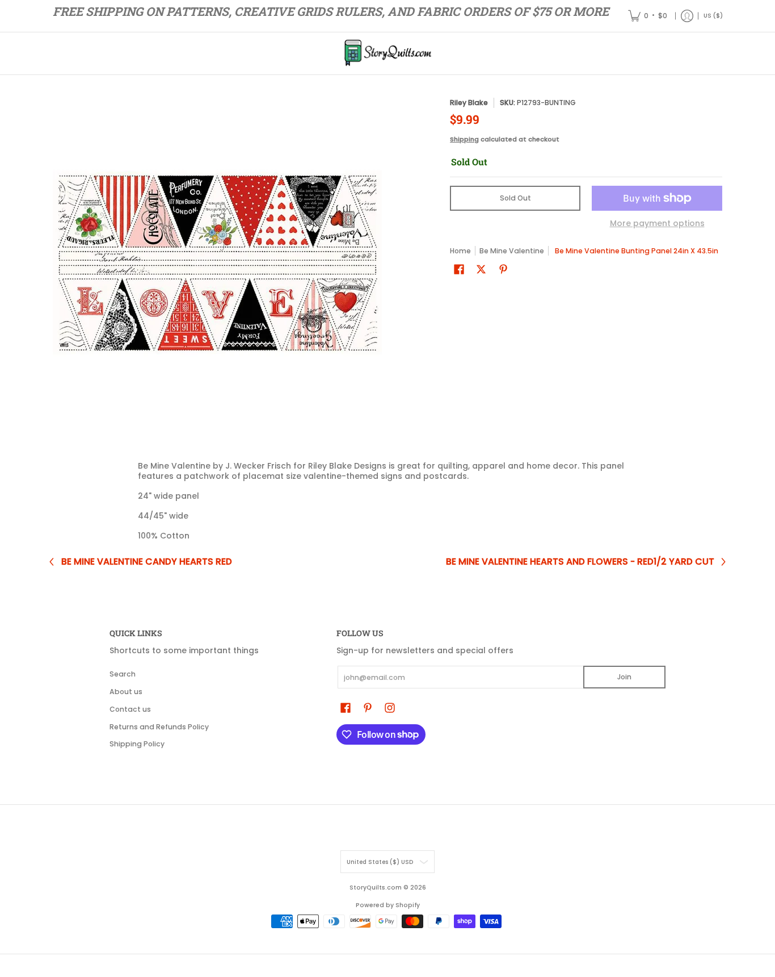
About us (125, 691)
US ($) (713, 15)
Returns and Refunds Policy (159, 727)
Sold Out (515, 198)
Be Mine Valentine (511, 251)
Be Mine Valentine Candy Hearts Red (146, 562)
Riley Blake (469, 102)
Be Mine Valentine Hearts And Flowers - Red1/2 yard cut (580, 562)
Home (460, 251)
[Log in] (687, 16)
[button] (459, 269)
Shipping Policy (137, 744)
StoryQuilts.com (375, 887)
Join (624, 677)
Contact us (130, 709)
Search (122, 674)
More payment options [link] (657, 224)
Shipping (464, 139)
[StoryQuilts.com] (387, 53)
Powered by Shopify (388, 905)
